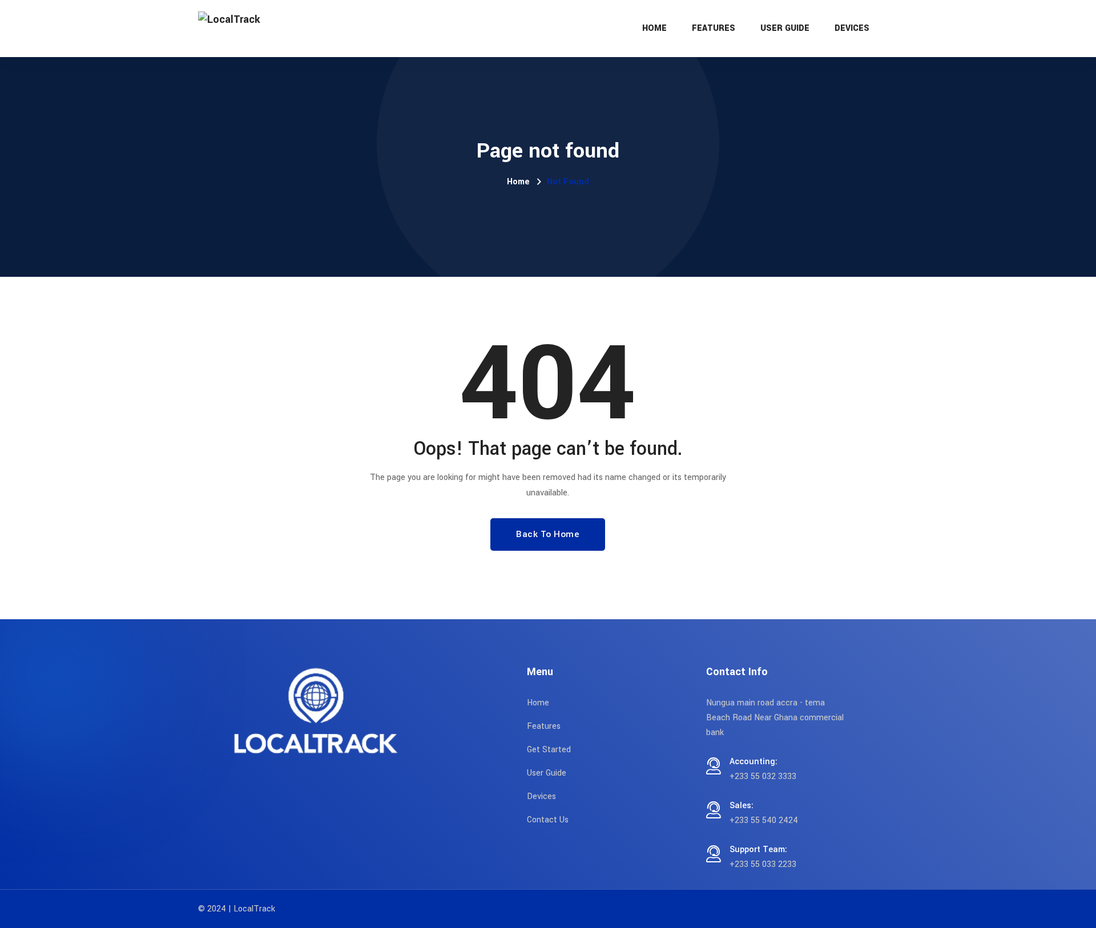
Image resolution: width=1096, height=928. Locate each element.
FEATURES (713, 28)
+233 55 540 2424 (764, 820)
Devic (537, 796)
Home (654, 28)
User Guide (784, 28)
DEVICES (852, 28)
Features (544, 726)
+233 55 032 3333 (763, 776)
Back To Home (547, 534)
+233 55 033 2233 (763, 864)
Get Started (549, 750)
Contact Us (548, 820)
